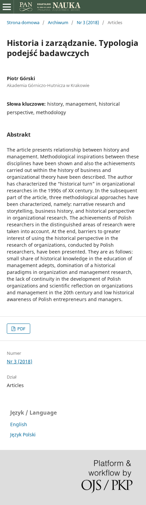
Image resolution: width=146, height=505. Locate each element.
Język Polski (23, 434)
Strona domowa (23, 22)
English (18, 424)
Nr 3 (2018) (88, 22)
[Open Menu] (7, 7)
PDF (20, 329)
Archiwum (58, 22)
